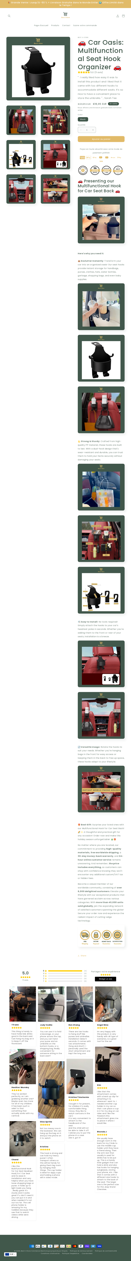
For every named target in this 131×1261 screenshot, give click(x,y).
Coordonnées (87, 1253)
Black (83, 119)
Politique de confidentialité (106, 1251)
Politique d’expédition (70, 1253)
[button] (9, 16)
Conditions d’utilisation (50, 1253)
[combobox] (10, 1254)
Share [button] (83, 955)
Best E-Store (26, 1251)
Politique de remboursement (81, 1251)
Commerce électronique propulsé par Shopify (49, 1251)
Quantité (81, 125)
